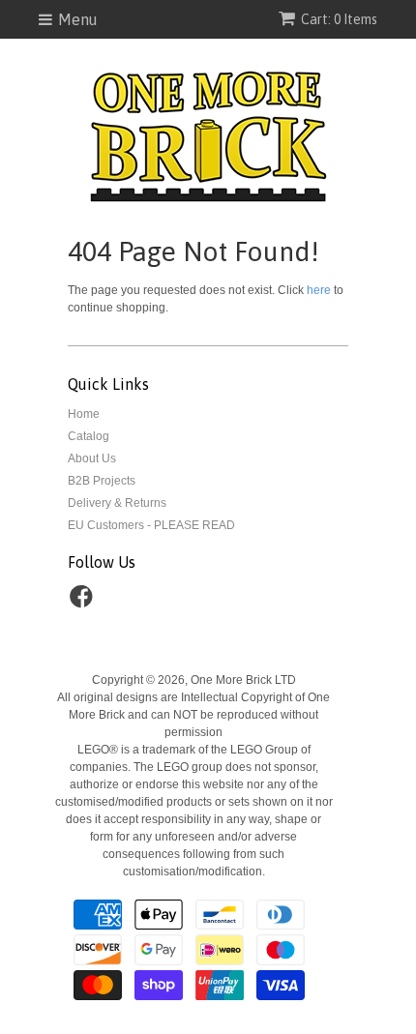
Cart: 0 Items (339, 19)
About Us (92, 458)
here (319, 290)
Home (84, 414)
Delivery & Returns (117, 503)
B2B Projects (101, 480)
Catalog (88, 436)
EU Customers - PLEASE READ (151, 525)
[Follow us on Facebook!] (84, 602)
